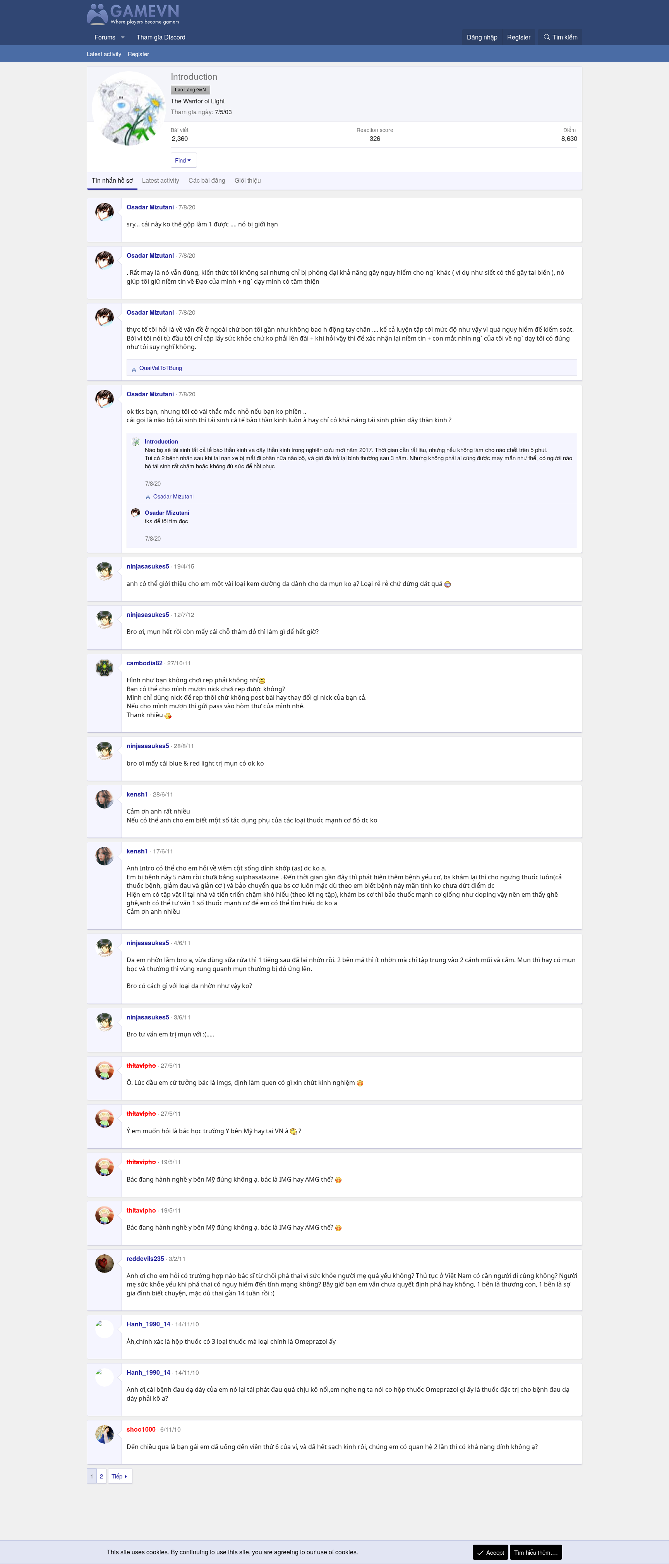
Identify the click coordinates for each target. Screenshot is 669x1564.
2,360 (180, 138)
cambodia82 (145, 662)
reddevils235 (145, 1258)
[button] (123, 37)
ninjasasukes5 (148, 566)
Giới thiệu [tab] (248, 180)
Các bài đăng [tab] (207, 180)
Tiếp (117, 1476)
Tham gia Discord (161, 37)
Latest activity (104, 54)
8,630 (569, 138)
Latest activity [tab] (160, 180)
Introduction (161, 441)
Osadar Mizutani (150, 206)
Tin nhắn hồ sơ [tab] (112, 180)
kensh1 (137, 794)
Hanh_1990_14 (148, 1323)
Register (138, 54)
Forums (104, 37)
